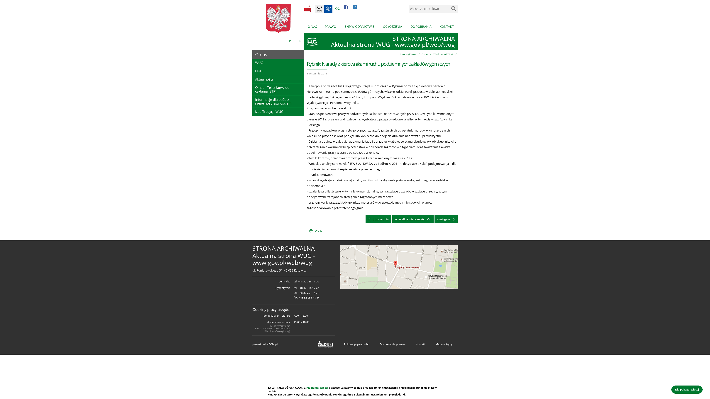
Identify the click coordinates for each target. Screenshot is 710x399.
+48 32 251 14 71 (308, 292)
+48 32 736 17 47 (308, 288)
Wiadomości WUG (443, 54)
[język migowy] (328, 9)
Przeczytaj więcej (317, 387)
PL (290, 41)
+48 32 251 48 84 (309, 297)
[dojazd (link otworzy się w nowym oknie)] (399, 267)
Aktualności (264, 79)
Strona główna (408, 54)
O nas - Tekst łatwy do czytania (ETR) (272, 89)
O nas (425, 54)
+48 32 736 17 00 (308, 281)
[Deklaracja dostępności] (325, 344)
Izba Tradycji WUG (269, 111)
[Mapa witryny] (337, 9)
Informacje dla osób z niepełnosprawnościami (274, 101)
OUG (259, 71)
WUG (259, 62)
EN (300, 41)
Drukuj (319, 230)
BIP (308, 9)
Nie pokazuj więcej (687, 389)
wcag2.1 (319, 9)
